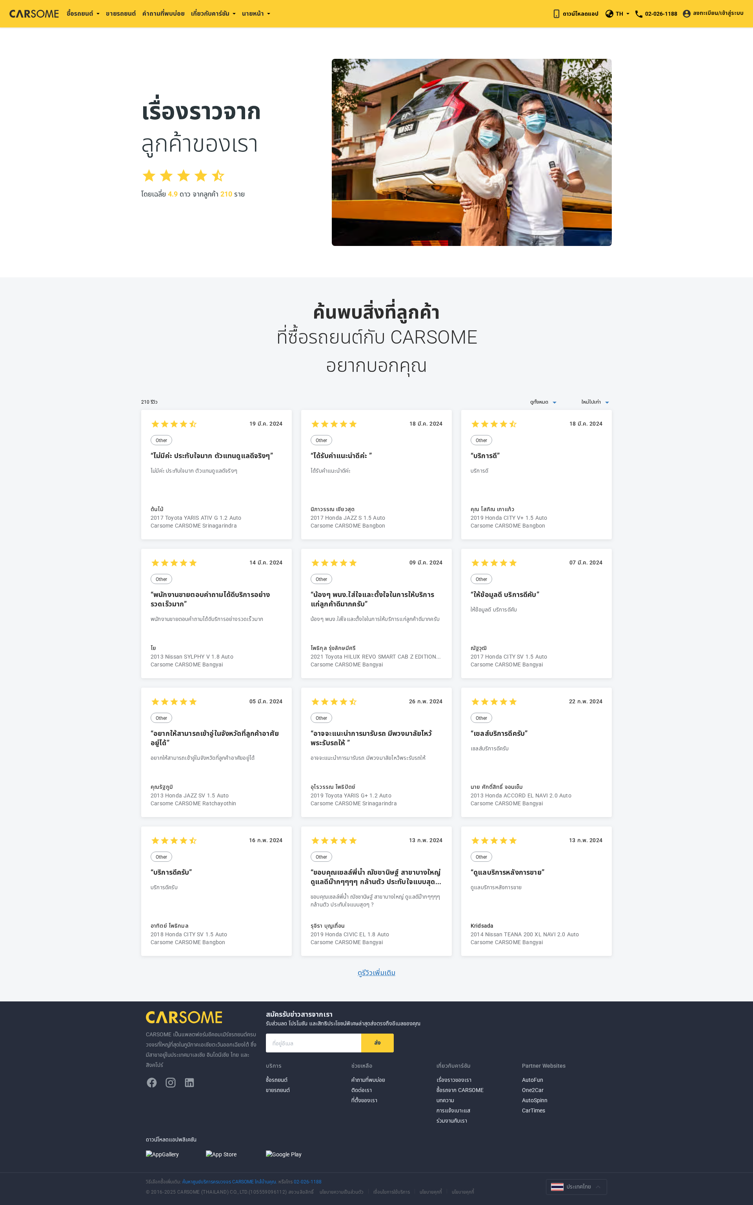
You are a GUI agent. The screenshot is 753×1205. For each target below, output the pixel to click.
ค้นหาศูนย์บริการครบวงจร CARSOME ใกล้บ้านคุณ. (230, 1181)
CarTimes (533, 1111)
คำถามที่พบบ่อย (163, 13)
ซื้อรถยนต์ (276, 1080)
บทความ (445, 1100)
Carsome (185, 1017)
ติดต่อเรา (361, 1090)
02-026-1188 (308, 1181)
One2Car (533, 1090)
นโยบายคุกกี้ (431, 1192)
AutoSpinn (534, 1100)
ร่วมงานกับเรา (452, 1121)
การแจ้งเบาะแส (453, 1111)
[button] (504, 402)
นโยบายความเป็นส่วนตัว (342, 1192)
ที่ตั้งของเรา (364, 1100)
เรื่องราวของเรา (454, 1080)
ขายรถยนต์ (121, 13)
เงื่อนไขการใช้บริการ (391, 1192)
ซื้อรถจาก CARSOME (460, 1090)
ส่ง (377, 1043)
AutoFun (532, 1080)
